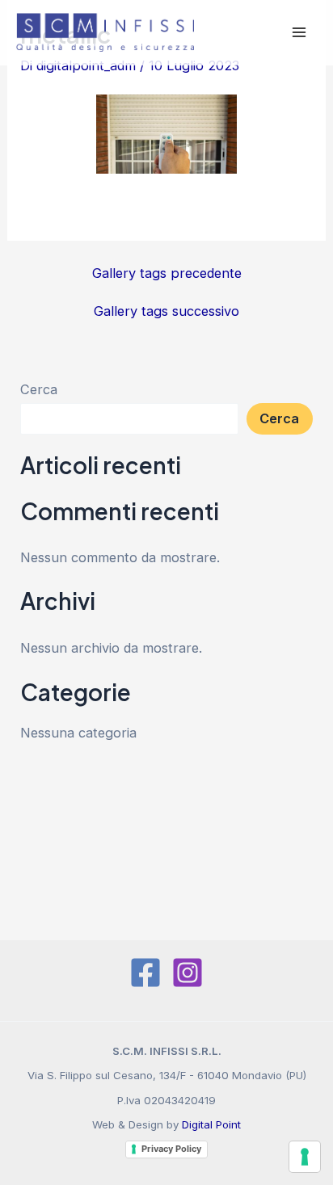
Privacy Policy (171, 1148)
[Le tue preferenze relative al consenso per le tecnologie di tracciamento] (304, 1156)
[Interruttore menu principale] (298, 33)
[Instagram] (187, 972)
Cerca (38, 389)
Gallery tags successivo (166, 311)
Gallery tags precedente (167, 273)
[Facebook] (145, 972)
